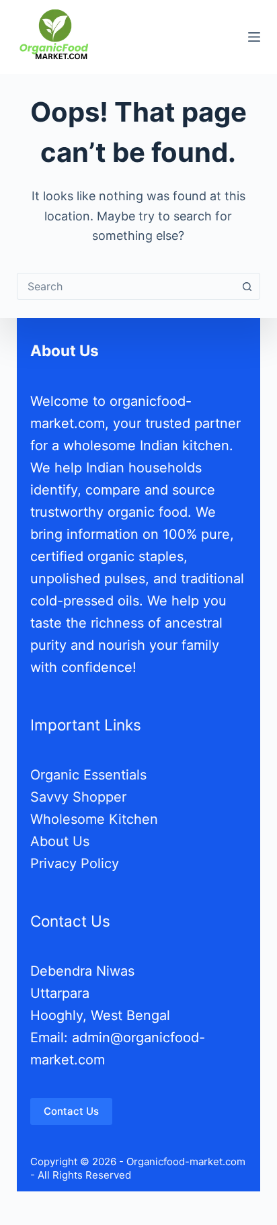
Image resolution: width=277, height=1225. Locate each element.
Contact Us (71, 1111)
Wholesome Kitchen (94, 819)
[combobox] (126, 286)
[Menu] (254, 37)
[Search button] (247, 286)
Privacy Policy (74, 863)
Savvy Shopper (78, 797)
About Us (59, 841)
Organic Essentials (88, 775)
